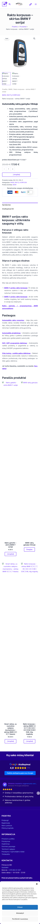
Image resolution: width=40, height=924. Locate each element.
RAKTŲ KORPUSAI (13, 95)
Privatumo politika (8, 839)
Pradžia (4, 89)
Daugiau (29, 549)
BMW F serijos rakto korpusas (15, 288)
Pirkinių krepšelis (8, 828)
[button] (37, 884)
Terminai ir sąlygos (8, 849)
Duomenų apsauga (8, 846)
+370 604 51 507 (14, 870)
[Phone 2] (30, 4)
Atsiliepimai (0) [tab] (8, 209)
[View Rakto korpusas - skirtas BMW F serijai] (6, 78)
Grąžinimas (6, 844)
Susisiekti (5, 867)
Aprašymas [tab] (6, 205)
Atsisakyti (20, 913)
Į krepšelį (16, 175)
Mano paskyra (7, 826)
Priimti (20, 907)
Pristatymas (6, 841)
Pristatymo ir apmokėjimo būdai (13, 852)
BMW (10, 89)
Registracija (6, 823)
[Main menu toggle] (36, 4)
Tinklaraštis (6, 854)
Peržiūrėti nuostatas (20, 919)
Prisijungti (5, 820)
